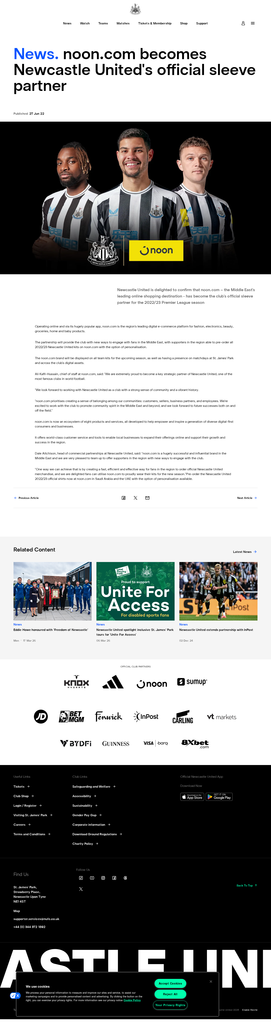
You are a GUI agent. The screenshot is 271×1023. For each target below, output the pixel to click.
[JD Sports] (40, 716)
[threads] (125, 878)
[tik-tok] (81, 878)
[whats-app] (147, 498)
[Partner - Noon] (152, 681)
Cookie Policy (132, 1000)
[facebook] (123, 498)
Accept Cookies (170, 983)
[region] (117, 994)
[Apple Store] (192, 797)
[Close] (211, 981)
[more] (253, 23)
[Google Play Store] (219, 797)
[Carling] (183, 716)
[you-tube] (92, 878)
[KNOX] (76, 681)
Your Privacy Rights (170, 1005)
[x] (135, 498)
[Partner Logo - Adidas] (113, 681)
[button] (15, 995)
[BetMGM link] (71, 716)
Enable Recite (250, 1010)
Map (16, 911)
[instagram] (103, 878)
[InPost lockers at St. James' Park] (146, 716)
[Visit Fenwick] (108, 716)
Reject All (170, 994)
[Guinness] (116, 743)
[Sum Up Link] (192, 681)
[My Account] (243, 23)
